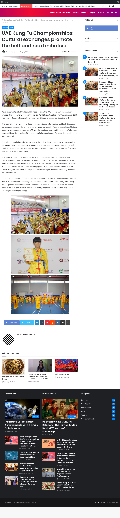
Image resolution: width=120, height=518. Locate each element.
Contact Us (113, 502)
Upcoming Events (88, 419)
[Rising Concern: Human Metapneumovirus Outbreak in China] (11, 455)
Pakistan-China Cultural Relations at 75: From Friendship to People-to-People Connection (108, 86)
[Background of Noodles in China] (13, 366)
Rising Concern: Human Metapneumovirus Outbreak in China (29, 454)
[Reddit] (52, 322)
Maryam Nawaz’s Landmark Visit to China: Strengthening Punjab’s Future (28, 467)
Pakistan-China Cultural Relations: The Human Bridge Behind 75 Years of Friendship (59, 426)
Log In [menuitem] (7, 2)
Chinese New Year (62, 374)
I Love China (66, 13)
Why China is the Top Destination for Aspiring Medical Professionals (66, 472)
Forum (83, 13)
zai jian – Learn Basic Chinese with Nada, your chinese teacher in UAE (38, 376)
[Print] (68, 322)
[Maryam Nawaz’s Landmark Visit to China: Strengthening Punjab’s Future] (11, 467)
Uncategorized (86, 404)
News (11, 27)
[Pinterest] (47, 322)
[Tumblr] (42, 322)
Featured (12, 20)
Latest (58, 13)
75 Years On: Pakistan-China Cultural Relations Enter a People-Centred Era (107, 118)
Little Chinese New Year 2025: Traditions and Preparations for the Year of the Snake (67, 443)
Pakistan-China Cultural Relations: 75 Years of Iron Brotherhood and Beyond (103, 59)
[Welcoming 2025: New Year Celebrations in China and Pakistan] (48, 486)
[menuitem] (2, 2)
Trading (84, 415)
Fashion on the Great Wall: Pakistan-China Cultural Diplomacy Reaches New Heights (108, 72)
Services (76, 13)
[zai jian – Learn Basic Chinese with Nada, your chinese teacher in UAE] (40, 365)
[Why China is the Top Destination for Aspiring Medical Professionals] (48, 472)
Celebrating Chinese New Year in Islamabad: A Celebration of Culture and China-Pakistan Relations (29, 441)
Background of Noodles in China (13, 378)
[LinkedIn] (37, 322)
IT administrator (11, 52)
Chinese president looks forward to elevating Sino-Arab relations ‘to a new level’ (28, 481)
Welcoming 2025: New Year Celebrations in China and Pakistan (66, 484)
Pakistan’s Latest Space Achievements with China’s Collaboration (21, 425)
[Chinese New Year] (66, 365)
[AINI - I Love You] (9, 12)
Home (52, 13)
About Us (104, 502)
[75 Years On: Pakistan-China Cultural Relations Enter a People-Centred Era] (91, 116)
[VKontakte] (57, 322)
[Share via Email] (62, 322)
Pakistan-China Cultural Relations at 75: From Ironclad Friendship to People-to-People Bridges (108, 102)
